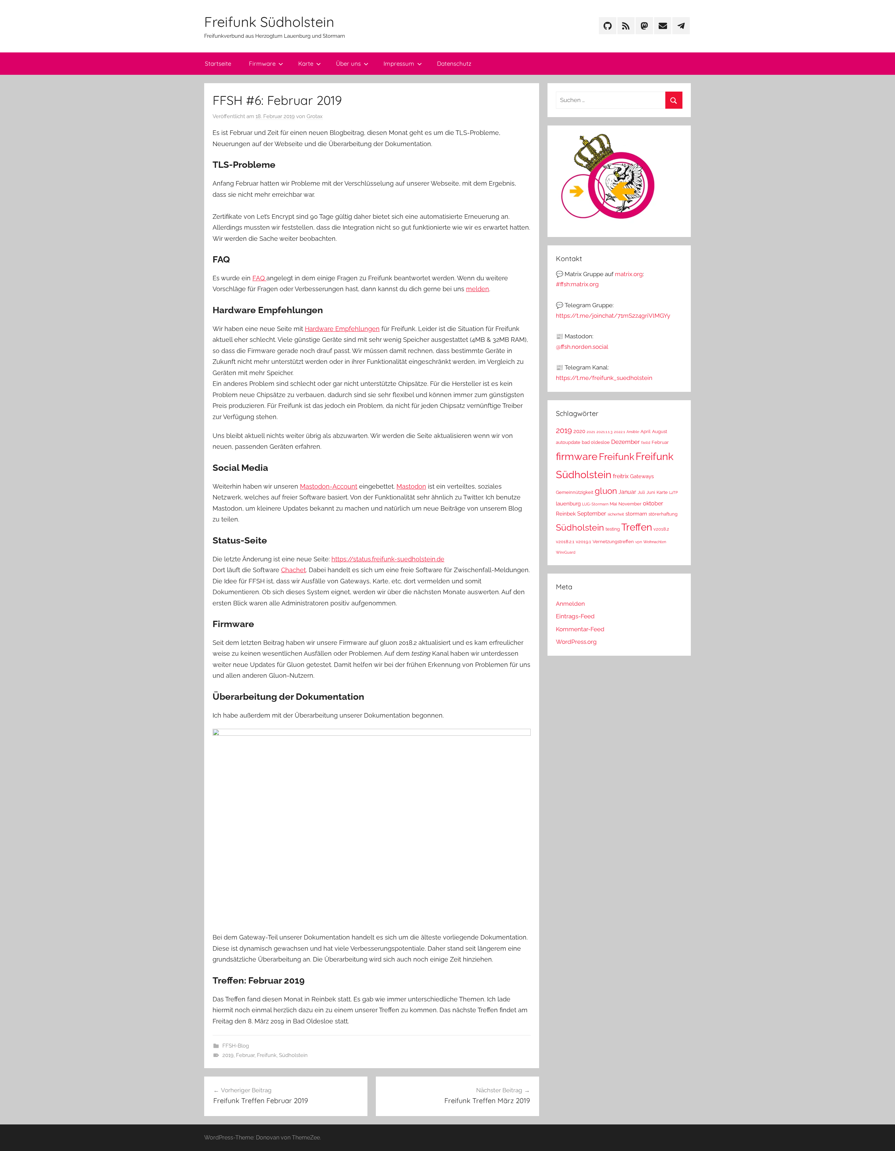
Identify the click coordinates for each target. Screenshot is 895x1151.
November (630, 503)
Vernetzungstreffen (613, 541)
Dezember (625, 441)
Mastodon (411, 486)
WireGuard (565, 552)
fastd (645, 442)
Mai (613, 503)
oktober (653, 503)
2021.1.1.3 (604, 432)
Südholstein (293, 1055)
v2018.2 (661, 529)
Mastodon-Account (328, 486)
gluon (606, 491)
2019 (228, 1055)
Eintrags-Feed (575, 616)
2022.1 (619, 432)
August (659, 431)
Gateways (642, 476)
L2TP (673, 492)
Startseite (218, 63)
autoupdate (568, 442)
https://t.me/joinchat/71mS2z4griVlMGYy (613, 315)
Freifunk (267, 1055)
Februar (245, 1055)
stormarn (636, 514)
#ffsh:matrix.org (577, 284)
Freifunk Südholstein (269, 21)
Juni (650, 492)
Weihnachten (654, 542)
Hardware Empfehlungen (342, 328)
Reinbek (566, 514)
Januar (627, 492)
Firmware (262, 63)
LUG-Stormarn (595, 504)
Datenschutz (454, 63)
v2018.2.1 (565, 541)
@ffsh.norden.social (582, 346)
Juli (641, 492)
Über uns (348, 63)
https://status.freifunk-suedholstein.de (387, 559)
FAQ (259, 278)
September (591, 513)
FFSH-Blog (235, 1046)
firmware (576, 456)
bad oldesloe (596, 442)
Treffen (636, 527)
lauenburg (568, 503)
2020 (579, 431)
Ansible (632, 432)
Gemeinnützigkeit (574, 492)
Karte (305, 63)
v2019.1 (583, 541)
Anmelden (570, 603)
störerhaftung (663, 514)
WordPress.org (576, 641)
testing (613, 529)
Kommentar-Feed (580, 629)
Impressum (399, 63)
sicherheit (616, 514)
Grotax (315, 116)
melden (477, 289)
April (645, 431)
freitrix (621, 476)
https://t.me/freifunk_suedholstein (604, 377)
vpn (638, 542)
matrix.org (629, 274)
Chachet (293, 570)
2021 (591, 432)
